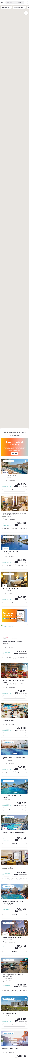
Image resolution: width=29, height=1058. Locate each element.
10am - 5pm (14, 990)
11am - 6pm (8, 772)
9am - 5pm (14, 602)
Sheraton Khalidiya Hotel (14, 589)
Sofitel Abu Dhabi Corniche (14, 552)
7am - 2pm (6, 990)
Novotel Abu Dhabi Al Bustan (14, 476)
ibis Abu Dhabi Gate (14, 720)
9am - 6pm (14, 489)
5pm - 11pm (22, 878)
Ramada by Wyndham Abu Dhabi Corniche (14, 642)
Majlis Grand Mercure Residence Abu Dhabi (14, 758)
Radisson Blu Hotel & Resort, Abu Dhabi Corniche (14, 796)
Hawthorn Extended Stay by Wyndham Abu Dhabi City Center (14, 514)
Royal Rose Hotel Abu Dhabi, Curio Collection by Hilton (14, 901)
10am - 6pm (14, 528)
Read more (14, 453)
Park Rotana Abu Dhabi (14, 1012)
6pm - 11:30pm (20, 657)
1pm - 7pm (20, 772)
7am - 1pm (6, 528)
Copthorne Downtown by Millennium (14, 831)
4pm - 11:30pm (20, 809)
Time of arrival (5, 7)
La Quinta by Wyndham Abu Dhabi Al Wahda (14, 681)
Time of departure (18, 7)
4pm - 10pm (22, 528)
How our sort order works (13, 435)
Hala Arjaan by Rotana (14, 866)
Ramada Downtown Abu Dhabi (14, 937)
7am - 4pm (8, 565)
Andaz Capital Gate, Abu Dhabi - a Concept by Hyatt (14, 976)
